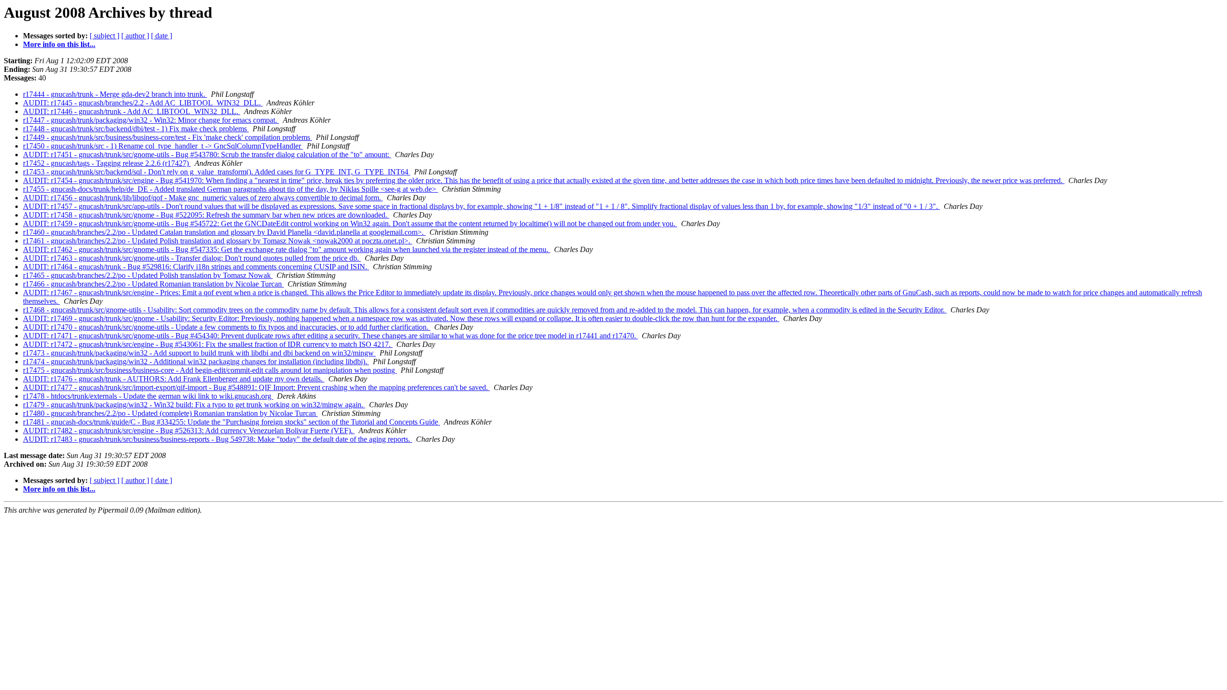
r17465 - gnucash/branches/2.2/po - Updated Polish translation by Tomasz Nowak (148, 275)
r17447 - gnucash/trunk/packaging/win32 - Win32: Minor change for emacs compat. (151, 120)
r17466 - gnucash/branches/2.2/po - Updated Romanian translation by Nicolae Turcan (153, 284)
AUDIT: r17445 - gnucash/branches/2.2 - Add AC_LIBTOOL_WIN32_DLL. (143, 103)
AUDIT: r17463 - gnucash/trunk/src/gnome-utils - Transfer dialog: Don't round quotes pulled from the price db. (192, 258)
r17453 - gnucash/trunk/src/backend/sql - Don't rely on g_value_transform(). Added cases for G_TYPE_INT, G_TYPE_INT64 (216, 172)
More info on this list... (59, 44)
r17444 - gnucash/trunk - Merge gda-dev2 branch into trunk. (115, 94)
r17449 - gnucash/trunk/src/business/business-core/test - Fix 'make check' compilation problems (167, 137)
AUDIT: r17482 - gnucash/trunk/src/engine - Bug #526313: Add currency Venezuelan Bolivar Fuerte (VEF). (189, 430)
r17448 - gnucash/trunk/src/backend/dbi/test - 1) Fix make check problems (136, 129)
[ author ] (135, 36)
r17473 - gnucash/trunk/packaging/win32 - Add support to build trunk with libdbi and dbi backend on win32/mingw (199, 353)
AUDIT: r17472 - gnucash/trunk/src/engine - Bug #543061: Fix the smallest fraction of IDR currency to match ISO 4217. (208, 344)
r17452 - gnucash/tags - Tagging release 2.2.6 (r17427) (107, 163)
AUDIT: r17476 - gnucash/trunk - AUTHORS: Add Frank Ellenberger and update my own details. (173, 379)
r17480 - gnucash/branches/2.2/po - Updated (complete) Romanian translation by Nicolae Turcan (170, 413)
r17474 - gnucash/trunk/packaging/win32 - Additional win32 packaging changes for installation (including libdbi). (196, 361)
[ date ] (161, 36)
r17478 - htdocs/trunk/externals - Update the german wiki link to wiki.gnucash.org (148, 396)
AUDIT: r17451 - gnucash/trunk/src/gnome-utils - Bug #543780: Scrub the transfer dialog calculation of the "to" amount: (207, 154)
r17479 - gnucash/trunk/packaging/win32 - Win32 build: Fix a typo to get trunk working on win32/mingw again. (194, 405)
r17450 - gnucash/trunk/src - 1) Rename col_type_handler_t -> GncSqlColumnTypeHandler (163, 146)
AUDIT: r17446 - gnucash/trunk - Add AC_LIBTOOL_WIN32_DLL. (131, 111)
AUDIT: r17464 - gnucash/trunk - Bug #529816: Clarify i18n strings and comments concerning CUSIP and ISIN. (196, 267)
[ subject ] (104, 36)
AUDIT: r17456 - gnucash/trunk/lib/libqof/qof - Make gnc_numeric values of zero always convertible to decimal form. (203, 198)
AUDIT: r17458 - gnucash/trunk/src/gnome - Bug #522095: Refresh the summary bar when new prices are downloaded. (206, 215)
